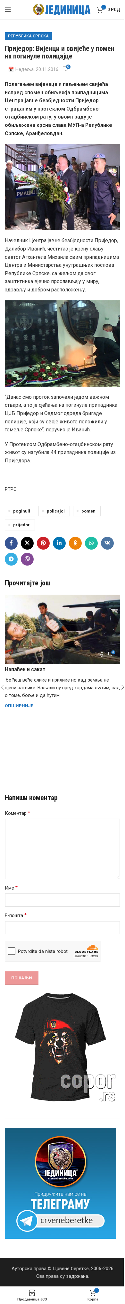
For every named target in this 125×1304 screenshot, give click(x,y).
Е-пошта (16, 915)
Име (11, 888)
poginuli (21, 510)
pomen (88, 510)
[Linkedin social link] (59, 543)
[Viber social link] (27, 559)
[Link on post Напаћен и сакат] (62, 629)
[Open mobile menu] (8, 9)
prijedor (21, 524)
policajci (56, 510)
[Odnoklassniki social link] (75, 543)
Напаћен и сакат (25, 669)
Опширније (19, 705)
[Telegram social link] (11, 559)
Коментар (17, 813)
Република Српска (28, 36)
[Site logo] (61, 9)
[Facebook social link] (11, 543)
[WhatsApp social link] (91, 543)
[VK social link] (107, 543)
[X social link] (27, 543)
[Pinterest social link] (43, 543)
